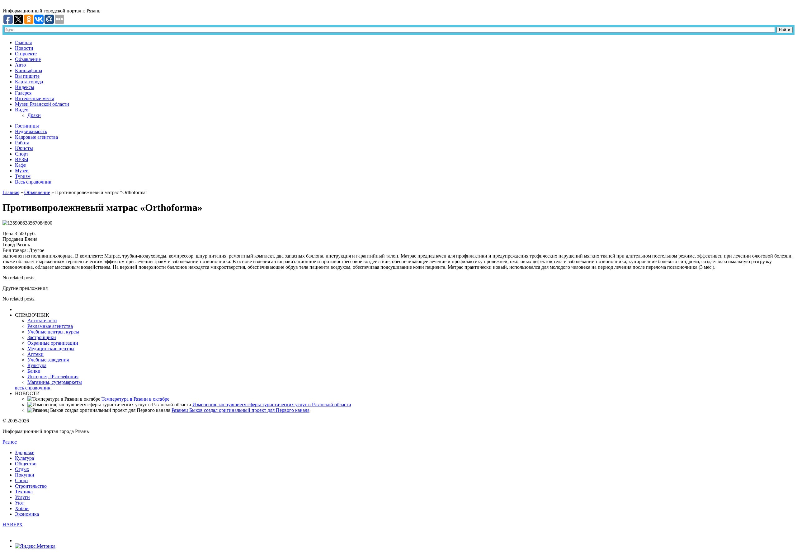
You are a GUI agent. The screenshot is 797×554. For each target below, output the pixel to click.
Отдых (22, 469)
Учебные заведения (48, 359)
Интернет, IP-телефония (52, 376)
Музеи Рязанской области (42, 104)
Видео (21, 109)
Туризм (23, 176)
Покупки (24, 474)
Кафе (20, 165)
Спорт (21, 153)
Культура (36, 365)
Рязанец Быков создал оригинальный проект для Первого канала (240, 410)
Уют (19, 502)
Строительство (31, 486)
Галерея (23, 92)
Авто (20, 65)
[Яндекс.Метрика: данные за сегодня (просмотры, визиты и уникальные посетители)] (35, 546)
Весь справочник (33, 181)
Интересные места (34, 98)
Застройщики (41, 337)
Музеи (22, 170)
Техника (24, 491)
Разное (9, 442)
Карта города (29, 81)
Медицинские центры (50, 348)
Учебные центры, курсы (53, 331)
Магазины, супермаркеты (54, 382)
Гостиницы (27, 125)
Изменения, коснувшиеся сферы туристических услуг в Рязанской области (271, 404)
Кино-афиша (28, 70)
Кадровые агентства (36, 137)
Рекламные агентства (50, 326)
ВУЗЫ (21, 159)
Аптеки (35, 354)
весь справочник (32, 387)
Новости (24, 48)
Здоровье (24, 452)
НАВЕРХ (12, 524)
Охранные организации (52, 343)
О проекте (26, 53)
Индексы (24, 87)
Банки (33, 371)
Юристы (24, 148)
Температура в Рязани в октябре (135, 399)
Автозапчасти (42, 320)
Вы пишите (27, 76)
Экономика (27, 514)
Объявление (28, 59)
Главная (23, 42)
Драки (34, 115)
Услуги (22, 497)
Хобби (22, 508)
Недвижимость (31, 131)
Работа (22, 142)
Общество (25, 463)
